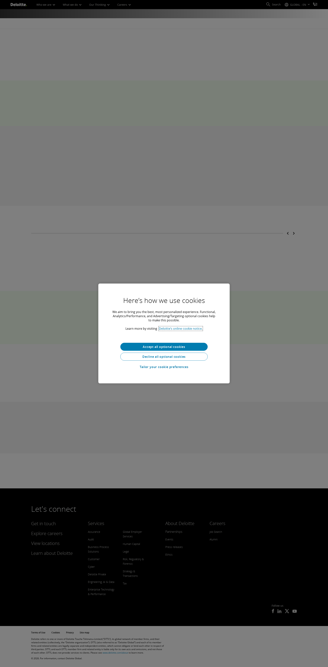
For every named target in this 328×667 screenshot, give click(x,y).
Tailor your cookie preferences (164, 367)
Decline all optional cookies (164, 357)
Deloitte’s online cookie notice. (181, 328)
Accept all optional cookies (164, 347)
